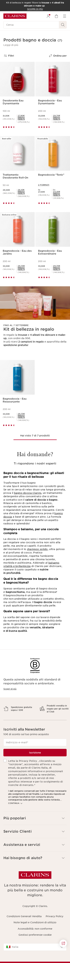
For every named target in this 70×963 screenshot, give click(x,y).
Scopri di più (9, 689)
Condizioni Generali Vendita (24, 928)
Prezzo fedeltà (21, 118)
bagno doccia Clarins (27, 493)
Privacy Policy (54, 928)
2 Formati (43, 185)
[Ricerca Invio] (63, 25)
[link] (25, 118)
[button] (10, 45)
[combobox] (35, 959)
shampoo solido (37, 549)
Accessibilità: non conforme (35, 940)
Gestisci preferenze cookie (35, 946)
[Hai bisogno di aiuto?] (63, 943)
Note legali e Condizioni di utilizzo (35, 934)
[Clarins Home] (15, 16)
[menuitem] (48, 16)
